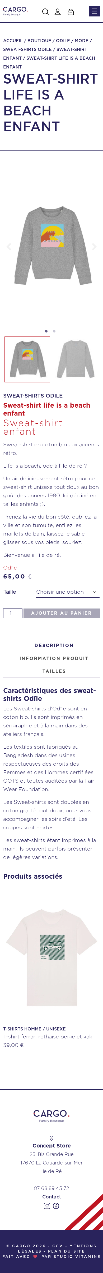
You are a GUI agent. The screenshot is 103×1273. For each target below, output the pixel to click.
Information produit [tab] (54, 659)
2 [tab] (55, 332)
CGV (57, 1246)
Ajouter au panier (61, 613)
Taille (9, 592)
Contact (51, 1197)
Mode (81, 41)
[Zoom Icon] (51, 246)
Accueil (13, 41)
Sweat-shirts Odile (27, 50)
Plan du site (66, 1251)
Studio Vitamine (77, 1257)
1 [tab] (47, 332)
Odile (63, 41)
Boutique (39, 41)
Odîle (10, 568)
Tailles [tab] (54, 671)
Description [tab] (54, 646)
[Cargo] (15, 11)
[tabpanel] (51, 246)
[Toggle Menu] (94, 11)
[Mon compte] (57, 12)
